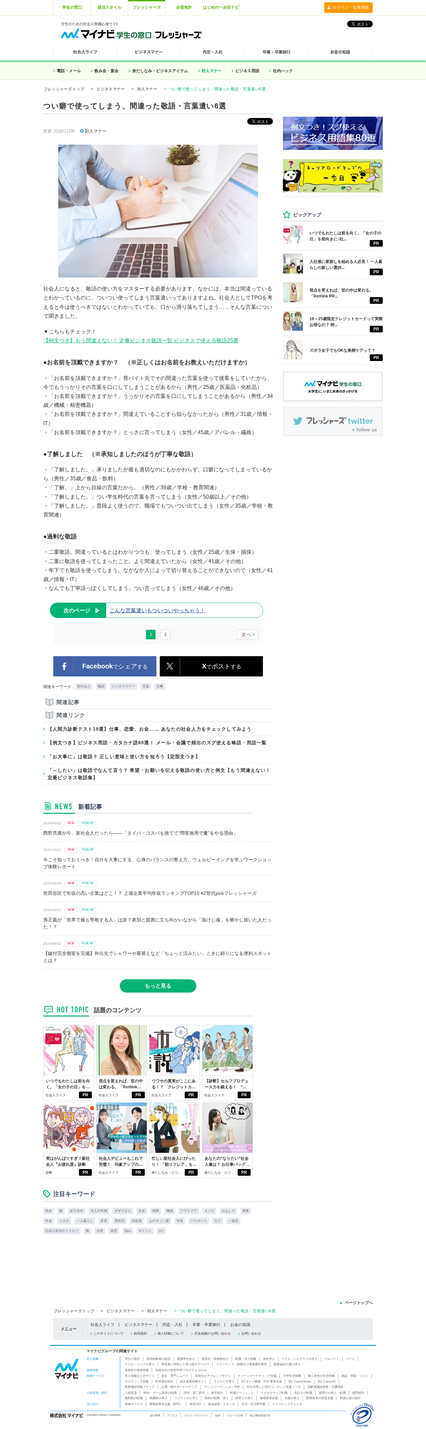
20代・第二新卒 (194, 1392)
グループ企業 (235, 1415)
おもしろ (228, 1211)
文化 (141, 1211)
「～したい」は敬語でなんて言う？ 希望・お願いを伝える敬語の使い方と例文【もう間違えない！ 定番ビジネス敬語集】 (159, 774)
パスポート (198, 1221)
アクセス (172, 1415)
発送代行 (195, 1404)
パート (350, 1359)
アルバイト (331, 1359)
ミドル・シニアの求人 (140, 1364)
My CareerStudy (300, 1381)
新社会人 (84, 686)
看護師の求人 (158, 1398)
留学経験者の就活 (158, 1359)
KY (161, 1231)
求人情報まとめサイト (140, 1375)
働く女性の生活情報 (321, 1375)
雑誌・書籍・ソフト (354, 1375)
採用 (217, 1415)
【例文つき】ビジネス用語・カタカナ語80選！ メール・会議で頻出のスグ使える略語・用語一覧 (157, 742)
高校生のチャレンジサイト (213, 1375)
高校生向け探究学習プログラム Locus (181, 1370)
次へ (247, 634)
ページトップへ (359, 1302)
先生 (48, 1211)
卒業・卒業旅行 (206, 1324)
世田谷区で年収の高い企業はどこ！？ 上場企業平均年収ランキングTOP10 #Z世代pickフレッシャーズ (150, 893)
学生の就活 (132, 1359)
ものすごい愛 (159, 1221)
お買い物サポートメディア (179, 1386)
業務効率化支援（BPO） (166, 1404)
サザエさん (122, 1211)
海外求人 (269, 1359)
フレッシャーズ (147, 7)
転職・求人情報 (245, 1359)
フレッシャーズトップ (64, 89)
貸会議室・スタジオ (221, 1404)
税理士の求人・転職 (332, 1392)
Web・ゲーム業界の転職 (160, 1392)
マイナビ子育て (224, 1381)
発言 (113, 1231)
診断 (49, 1172)
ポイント (145, 1231)
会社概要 (155, 1415)
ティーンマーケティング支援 (257, 1375)
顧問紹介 (358, 1392)
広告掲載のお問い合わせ (212, 1333)
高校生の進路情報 (137, 1370)
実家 (245, 1211)
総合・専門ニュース (174, 1375)
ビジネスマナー (111, 89)
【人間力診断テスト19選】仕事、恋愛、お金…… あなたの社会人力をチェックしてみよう (150, 729)
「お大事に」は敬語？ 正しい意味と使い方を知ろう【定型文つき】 (124, 756)
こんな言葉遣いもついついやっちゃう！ (134, 610)
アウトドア (188, 1211)
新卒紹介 (217, 1392)
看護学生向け (186, 1359)
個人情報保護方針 (260, 1415)
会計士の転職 (303, 1392)
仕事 (159, 686)
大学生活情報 (292, 1375)
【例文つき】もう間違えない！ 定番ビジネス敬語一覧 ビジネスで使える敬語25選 (140, 340)
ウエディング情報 (137, 1381)
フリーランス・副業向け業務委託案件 (241, 1364)
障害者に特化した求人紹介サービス (185, 1364)
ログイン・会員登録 (351, 7)
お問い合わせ (251, 1333)
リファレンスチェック (287, 1404)
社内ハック (283, 70)
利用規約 (140, 1333)
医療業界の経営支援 (319, 1398)
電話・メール (69, 70)
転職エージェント (242, 1392)
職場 (169, 1211)
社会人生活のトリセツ (62, 1231)
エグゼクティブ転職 (274, 1392)
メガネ (64, 1221)
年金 (48, 1221)
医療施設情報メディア (140, 1386)
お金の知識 (240, 1324)
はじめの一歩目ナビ (221, 7)
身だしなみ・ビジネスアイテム (160, 70)
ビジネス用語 (247, 70)
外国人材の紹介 (350, 1398)
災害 (104, 1221)
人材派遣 (131, 1392)
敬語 (101, 686)
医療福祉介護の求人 (287, 1364)
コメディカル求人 (186, 1398)
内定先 (137, 1221)
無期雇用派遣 (269, 1398)
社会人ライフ (56, 1095)
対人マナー (212, 70)
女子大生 (76, 1211)
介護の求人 (292, 1398)
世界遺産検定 (164, 1381)
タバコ (209, 1211)
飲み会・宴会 (106, 70)
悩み (127, 1231)
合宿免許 (184, 7)
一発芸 (233, 1221)
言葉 (145, 686)
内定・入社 (172, 1324)
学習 (179, 1221)
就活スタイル (109, 7)
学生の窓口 (72, 7)
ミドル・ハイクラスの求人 (300, 1359)
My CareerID (327, 1381)
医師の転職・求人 (217, 1398)
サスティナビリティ (196, 1415)
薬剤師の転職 (134, 1398)
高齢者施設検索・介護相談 (325, 1386)
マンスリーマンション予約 (222, 1386)
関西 (155, 1211)
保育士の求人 (244, 1398)
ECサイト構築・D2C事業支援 (261, 1381)
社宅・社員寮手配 (254, 1404)
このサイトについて (108, 1333)
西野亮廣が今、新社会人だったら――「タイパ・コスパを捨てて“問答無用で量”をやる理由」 (140, 833)
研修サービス (134, 1404)
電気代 (119, 1221)
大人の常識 (99, 1211)
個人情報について (170, 1333)
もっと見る (158, 986)
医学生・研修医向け (215, 1359)
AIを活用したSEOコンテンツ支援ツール (274, 1386)
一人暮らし (85, 1221)
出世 (100, 1231)
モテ (217, 1221)
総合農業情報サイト (193, 1381)
